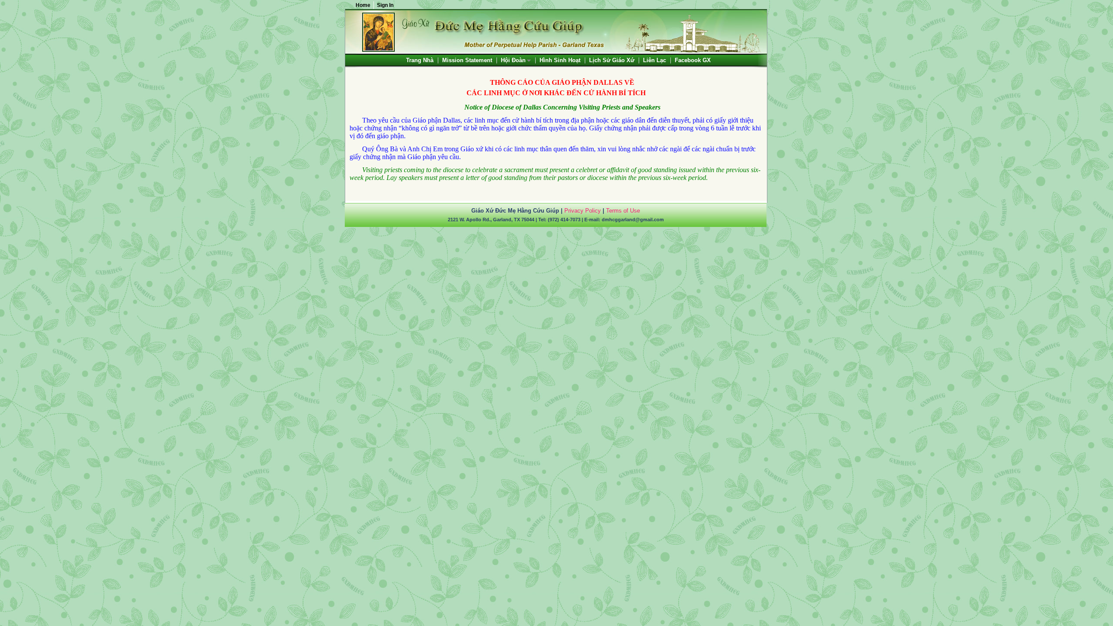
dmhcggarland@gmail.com (633, 219)
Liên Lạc (654, 60)
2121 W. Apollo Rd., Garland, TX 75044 (491, 219)
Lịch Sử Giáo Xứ (611, 60)
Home (363, 5)
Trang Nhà (419, 60)
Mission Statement (467, 60)
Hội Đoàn (514, 60)
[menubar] (558, 60)
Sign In (385, 5)
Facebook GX (693, 60)
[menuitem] (420, 60)
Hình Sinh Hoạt (560, 60)
